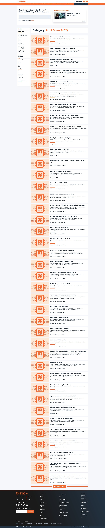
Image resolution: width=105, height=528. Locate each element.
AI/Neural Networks (63, 495)
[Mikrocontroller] (57, 523)
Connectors (42, 497)
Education (32, 4)
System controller (21, 46)
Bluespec (19, 63)
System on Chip (21, 47)
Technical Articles (84, 512)
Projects (82, 506)
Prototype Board (21, 44)
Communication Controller (22, 35)
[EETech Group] (19, 523)
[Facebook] (16, 505)
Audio (60, 496)
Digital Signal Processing (64, 503)
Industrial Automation (63, 505)
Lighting (60, 509)
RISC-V (41, 515)
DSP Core (19, 39)
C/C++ (19, 65)
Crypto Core (20, 38)
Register (31, 511)
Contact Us (29, 499)
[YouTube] (27, 505)
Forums (26, 4)
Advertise (29, 497)
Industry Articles (84, 499)
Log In (79, 1)
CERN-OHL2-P (20, 77)
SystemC (19, 62)
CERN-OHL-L (20, 76)
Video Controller (21, 51)
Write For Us (20, 499)
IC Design (42, 506)
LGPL (19, 72)
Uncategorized (20, 52)
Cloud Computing (62, 499)
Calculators (83, 495)
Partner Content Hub (81, 4)
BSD (19, 73)
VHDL (19, 58)
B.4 (18, 84)
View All (19, 54)
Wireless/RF (42, 519)
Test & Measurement (44, 518)
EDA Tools (42, 502)
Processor (20, 43)
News (82, 504)
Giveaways (59, 4)
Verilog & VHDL (20, 59)
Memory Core (20, 42)
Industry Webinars (84, 501)
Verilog (19, 61)
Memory (41, 508)
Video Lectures (84, 515)
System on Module (21, 48)
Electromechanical (43, 503)
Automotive (61, 497)
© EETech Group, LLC (20, 526)
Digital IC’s (42, 500)
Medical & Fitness (62, 511)
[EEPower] (39, 523)
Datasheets (51, 4)
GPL (18, 70)
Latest (41, 495)
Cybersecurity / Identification (64, 502)
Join (85, 1)
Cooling (41, 499)
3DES (32, 20)
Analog (41, 496)
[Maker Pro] (46, 523)
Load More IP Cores (59, 486)
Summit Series (83, 508)
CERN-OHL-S (20, 74)
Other (19, 66)
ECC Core (19, 40)
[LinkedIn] (21, 505)
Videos (44, 4)
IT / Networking (62, 508)
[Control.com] (30, 523)
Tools (38, 4)
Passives (42, 511)
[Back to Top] (88, 526)
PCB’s (41, 512)
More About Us (20, 497)
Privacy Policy (71, 526)
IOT (60, 506)
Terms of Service (77, 526)
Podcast (66, 4)
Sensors (41, 516)
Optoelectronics (43, 509)
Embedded (42, 505)
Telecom (60, 516)
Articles (19, 4)
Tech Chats (83, 509)
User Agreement (84, 526)
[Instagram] (24, 505)
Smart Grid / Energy (63, 515)
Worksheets (83, 517)
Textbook (83, 514)
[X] (19, 505)
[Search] (74, 1)
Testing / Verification (21, 50)
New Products (83, 502)
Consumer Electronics (63, 500)
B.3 (18, 83)
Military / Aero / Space (63, 512)
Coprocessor (20, 36)
